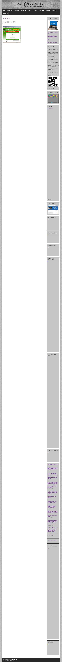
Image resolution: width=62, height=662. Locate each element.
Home (4, 10)
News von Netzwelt (54, 464)
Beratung (34, 10)
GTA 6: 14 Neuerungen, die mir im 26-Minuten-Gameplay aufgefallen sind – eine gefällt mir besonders (53, 485)
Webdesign (9, 10)
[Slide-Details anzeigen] (53, 209)
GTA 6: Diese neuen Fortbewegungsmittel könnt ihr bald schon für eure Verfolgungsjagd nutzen (53, 476)
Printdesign (16, 10)
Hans (5, 23)
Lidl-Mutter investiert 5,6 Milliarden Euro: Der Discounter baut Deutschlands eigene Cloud (53, 514)
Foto (29, 10)
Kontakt (54, 10)
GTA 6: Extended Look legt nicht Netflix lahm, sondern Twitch (53, 468)
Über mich (41, 10)
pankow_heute (7, 18)
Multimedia (23, 10)
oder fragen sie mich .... (52, 42)
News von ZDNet (53, 540)
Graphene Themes (12, 660)
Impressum (5, 13)
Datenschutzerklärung (13, 659)
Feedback (48, 10)
